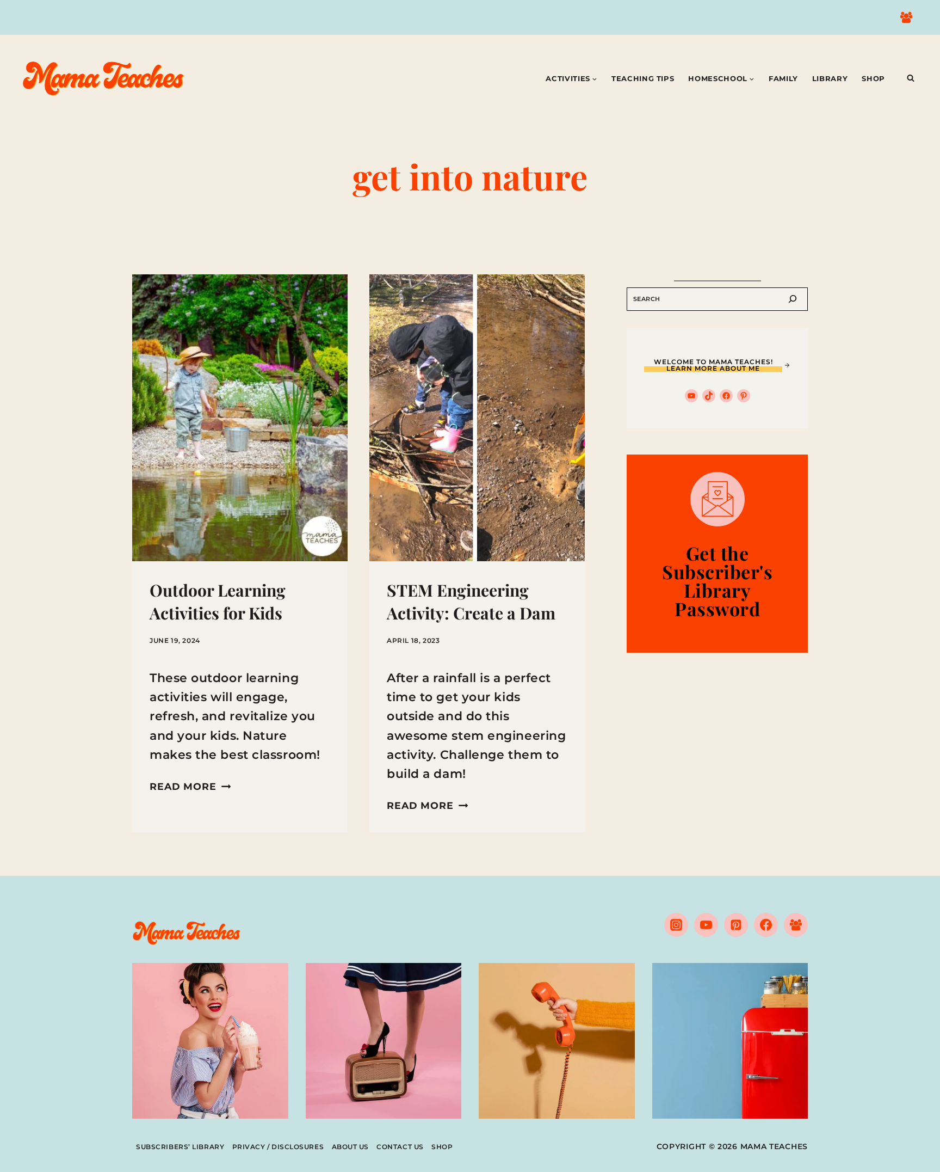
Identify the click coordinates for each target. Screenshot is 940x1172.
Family (783, 78)
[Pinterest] (736, 925)
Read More (190, 786)
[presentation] (240, 417)
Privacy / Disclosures (278, 1147)
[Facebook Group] (906, 17)
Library (830, 78)
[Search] (792, 299)
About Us (350, 1147)
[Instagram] (676, 925)
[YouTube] (706, 925)
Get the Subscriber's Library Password (717, 581)
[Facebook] (766, 925)
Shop (873, 78)
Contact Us (400, 1147)
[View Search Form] (910, 78)
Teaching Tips (642, 78)
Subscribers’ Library (180, 1147)
